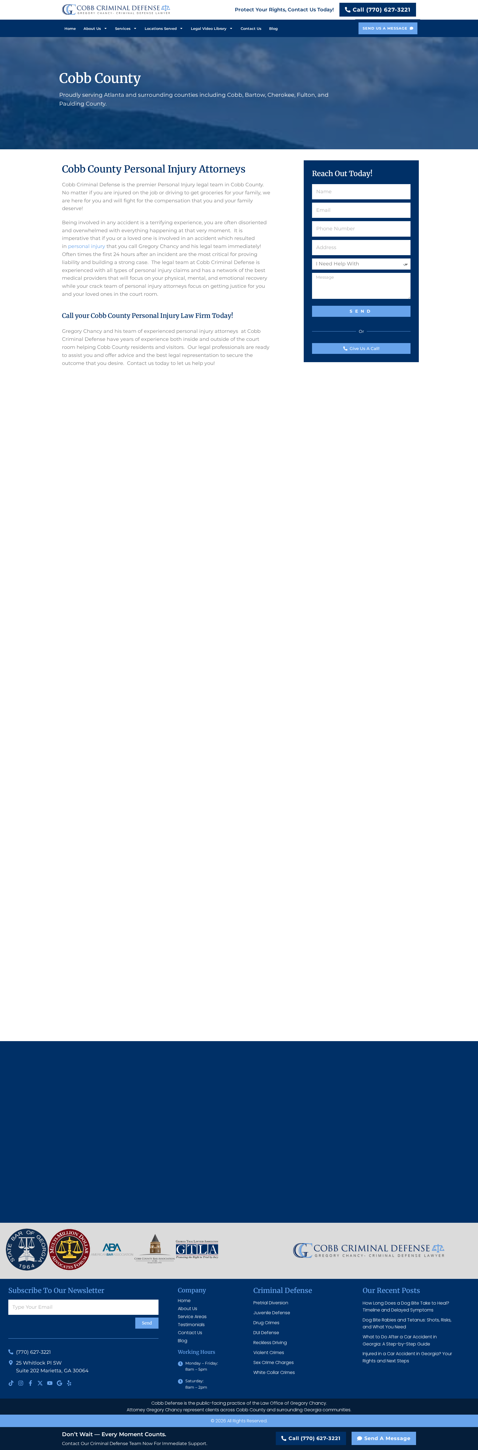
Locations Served (161, 28)
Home (70, 28)
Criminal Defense (282, 1290)
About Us (92, 28)
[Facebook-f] (30, 1383)
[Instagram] (21, 1383)
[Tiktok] (11, 1383)
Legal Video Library (209, 28)
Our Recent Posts (391, 1290)
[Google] (59, 1383)
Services (123, 28)
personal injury (86, 246)
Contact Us (251, 28)
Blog (273, 28)
